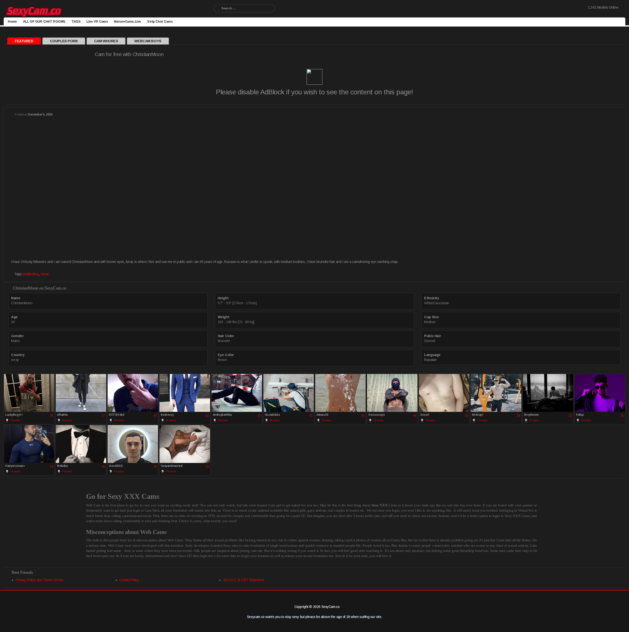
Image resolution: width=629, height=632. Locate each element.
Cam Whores (106, 41)
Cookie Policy (129, 580)
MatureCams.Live (127, 21)
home (45, 274)
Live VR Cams (97, 21)
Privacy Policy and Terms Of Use (39, 580)
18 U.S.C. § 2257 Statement (243, 580)
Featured (24, 41)
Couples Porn (64, 41)
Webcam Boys (147, 41)
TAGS (75, 21)
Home (12, 21)
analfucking (31, 274)
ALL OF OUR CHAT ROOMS (44, 21)
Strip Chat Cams (160, 21)
